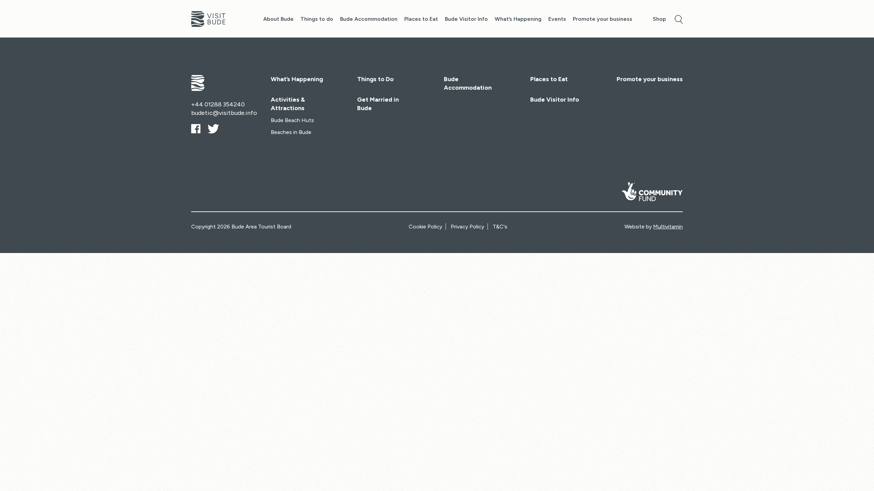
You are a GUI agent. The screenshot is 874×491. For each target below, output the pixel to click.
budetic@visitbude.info (224, 113)
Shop (659, 19)
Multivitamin (668, 226)
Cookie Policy (425, 226)
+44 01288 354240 (218, 104)
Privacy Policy (467, 226)
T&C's (500, 226)
